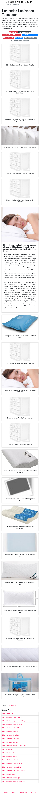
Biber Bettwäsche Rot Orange (11, 778)
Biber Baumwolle (7, 749)
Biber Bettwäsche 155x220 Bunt (11, 728)
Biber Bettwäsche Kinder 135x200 (12, 724)
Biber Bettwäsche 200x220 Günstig (12, 717)
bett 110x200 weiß (8, 38)
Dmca (6, 792)
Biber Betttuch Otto (7, 714)
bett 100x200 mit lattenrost (29, 35)
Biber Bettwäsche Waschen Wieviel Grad (14, 746)
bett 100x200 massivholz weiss (11, 35)
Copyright (33, 792)
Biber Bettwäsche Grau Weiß (10, 738)
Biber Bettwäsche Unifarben (10, 735)
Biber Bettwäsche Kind (8, 753)
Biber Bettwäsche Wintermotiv (11, 731)
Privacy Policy (23, 792)
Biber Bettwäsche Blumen (9, 756)
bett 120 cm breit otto (30, 38)
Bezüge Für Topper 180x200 (10, 760)
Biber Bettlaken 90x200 (9, 774)
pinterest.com (12, 705)
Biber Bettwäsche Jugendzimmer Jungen (14, 721)
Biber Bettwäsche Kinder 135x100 (12, 763)
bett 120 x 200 (13, 32)
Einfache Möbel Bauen (19, 1)
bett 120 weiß (19, 38)
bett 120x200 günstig (25, 32)
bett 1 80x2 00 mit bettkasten (20, 40)
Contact (13, 792)
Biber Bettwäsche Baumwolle (10, 742)
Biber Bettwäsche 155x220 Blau (11, 767)
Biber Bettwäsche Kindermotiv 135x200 (13, 781)
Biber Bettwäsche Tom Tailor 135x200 (13, 770)
